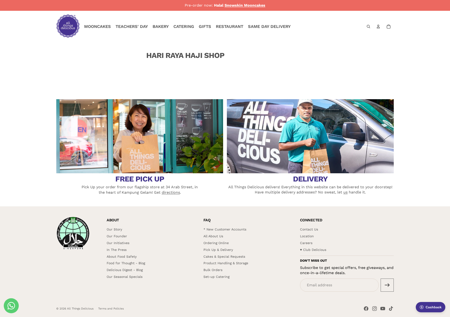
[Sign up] (387, 285)
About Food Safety (122, 256)
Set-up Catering (216, 277)
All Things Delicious (80, 308)
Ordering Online (216, 243)
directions (171, 192)
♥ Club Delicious (313, 250)
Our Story (114, 229)
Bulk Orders (212, 270)
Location (307, 236)
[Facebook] (366, 308)
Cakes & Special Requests (224, 256)
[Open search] (368, 26)
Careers (306, 243)
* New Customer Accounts (224, 229)
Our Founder (117, 236)
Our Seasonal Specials (124, 277)
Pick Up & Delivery (218, 250)
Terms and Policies (111, 308)
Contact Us (309, 229)
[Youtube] (383, 308)
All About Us (213, 236)
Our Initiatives (118, 243)
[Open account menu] (378, 26)
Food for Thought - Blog (126, 263)
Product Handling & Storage (225, 263)
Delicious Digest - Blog (125, 270)
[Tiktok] (391, 308)
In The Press (117, 250)
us (345, 192)
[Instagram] (374, 308)
